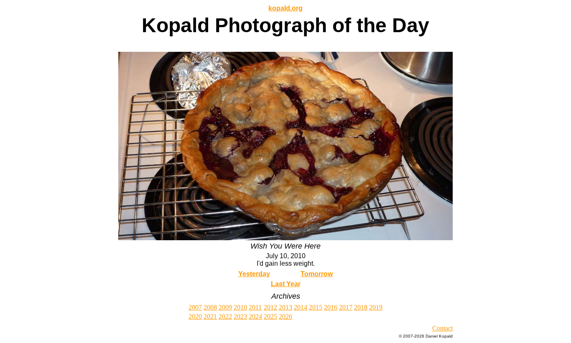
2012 (270, 307)
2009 (225, 307)
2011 (255, 307)
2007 (195, 307)
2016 (330, 307)
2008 (210, 307)
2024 (255, 316)
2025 (270, 316)
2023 (240, 316)
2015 (315, 307)
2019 (375, 307)
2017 (345, 307)
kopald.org (285, 8)
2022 (225, 316)
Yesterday (254, 273)
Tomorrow (317, 273)
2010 (240, 307)
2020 (195, 316)
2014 (300, 307)
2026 (285, 316)
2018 (360, 307)
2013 (285, 307)
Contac (441, 328)
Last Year (286, 283)
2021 (210, 316)
